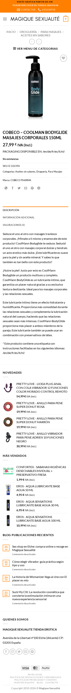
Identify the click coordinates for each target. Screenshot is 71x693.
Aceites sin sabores (35, 35)
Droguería (28, 31)
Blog (40, 682)
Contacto (51, 682)
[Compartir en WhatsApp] (6, 188)
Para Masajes (51, 31)
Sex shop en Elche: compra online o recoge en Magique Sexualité (40, 548)
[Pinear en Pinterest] (32, 188)
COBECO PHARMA (21, 180)
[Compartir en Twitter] (19, 188)
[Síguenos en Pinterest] (32, 652)
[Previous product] (39, 41)
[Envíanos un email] (26, 652)
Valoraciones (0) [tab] (14, 224)
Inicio (11, 31)
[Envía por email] (26, 188)
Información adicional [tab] (18, 217)
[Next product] (32, 41)
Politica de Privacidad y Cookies (36, 679)
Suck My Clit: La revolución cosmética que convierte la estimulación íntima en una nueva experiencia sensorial (38, 595)
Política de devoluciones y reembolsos (35, 677)
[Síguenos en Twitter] (19, 652)
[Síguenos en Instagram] (13, 652)
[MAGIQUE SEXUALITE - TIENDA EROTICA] (35, 19)
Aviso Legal (35, 674)
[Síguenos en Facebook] (6, 652)
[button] (5, 18)
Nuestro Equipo (24, 682)
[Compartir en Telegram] (39, 188)
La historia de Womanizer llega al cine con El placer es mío (39, 578)
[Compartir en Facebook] (13, 188)
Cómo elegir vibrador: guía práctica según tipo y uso (38, 563)
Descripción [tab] (11, 210)
